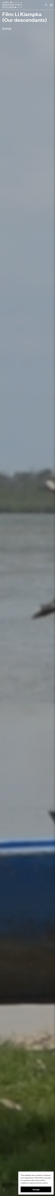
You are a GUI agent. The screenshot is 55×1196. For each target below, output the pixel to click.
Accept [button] (36, 1189)
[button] (51, 5)
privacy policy (42, 1182)
